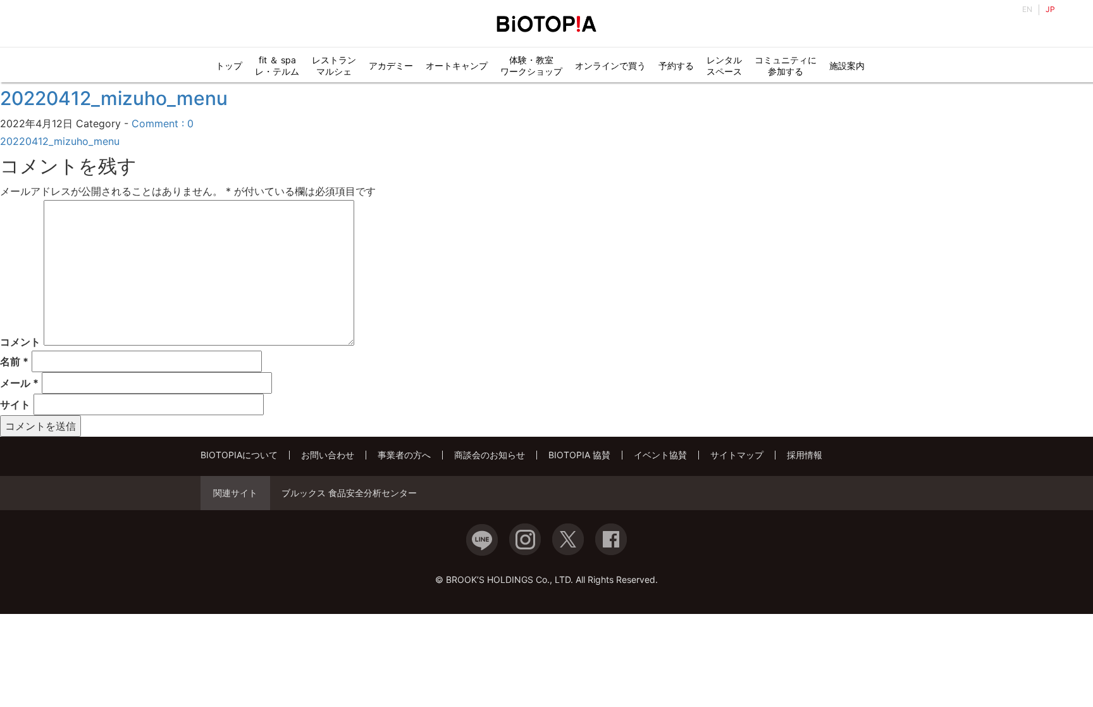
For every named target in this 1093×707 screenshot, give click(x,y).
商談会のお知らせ (489, 454)
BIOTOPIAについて (239, 454)
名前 (14, 361)
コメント (20, 341)
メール (19, 383)
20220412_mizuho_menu (114, 98)
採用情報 (804, 454)
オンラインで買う (610, 65)
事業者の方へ (404, 454)
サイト (15, 404)
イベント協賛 (660, 454)
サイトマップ (736, 454)
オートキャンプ (457, 65)
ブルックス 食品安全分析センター (349, 493)
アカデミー (391, 65)
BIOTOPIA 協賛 (579, 454)
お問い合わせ (327, 454)
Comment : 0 (163, 123)
